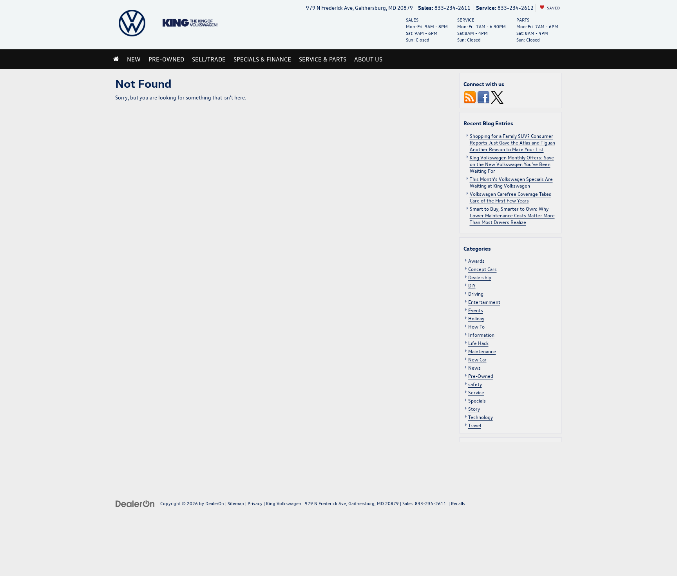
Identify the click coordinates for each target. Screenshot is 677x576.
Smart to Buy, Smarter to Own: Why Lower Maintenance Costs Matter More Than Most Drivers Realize (512, 215)
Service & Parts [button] (322, 59)
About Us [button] (368, 59)
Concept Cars (482, 268)
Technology (480, 416)
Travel (474, 425)
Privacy (255, 503)
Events (475, 310)
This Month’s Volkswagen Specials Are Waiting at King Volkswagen (511, 182)
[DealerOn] (135, 503)
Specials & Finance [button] (262, 59)
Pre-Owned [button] (166, 59)
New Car (477, 359)
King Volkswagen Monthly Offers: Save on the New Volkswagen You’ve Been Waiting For (512, 164)
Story (474, 408)
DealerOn (214, 503)
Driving (475, 293)
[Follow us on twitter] (497, 96)
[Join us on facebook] (483, 96)
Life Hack (478, 342)
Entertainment (484, 301)
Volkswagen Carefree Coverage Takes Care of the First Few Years (510, 197)
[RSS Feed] (469, 96)
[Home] (116, 59)
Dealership (479, 277)
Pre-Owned (480, 375)
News (474, 367)
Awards (476, 260)
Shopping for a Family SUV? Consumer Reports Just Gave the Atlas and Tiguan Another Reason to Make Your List (512, 142)
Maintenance (482, 351)
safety (475, 384)
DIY (472, 285)
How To (476, 326)
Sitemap (236, 503)
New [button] (134, 59)
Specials (477, 400)
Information (481, 334)
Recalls (458, 503)
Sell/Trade (209, 59)
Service (476, 392)
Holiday (476, 318)
